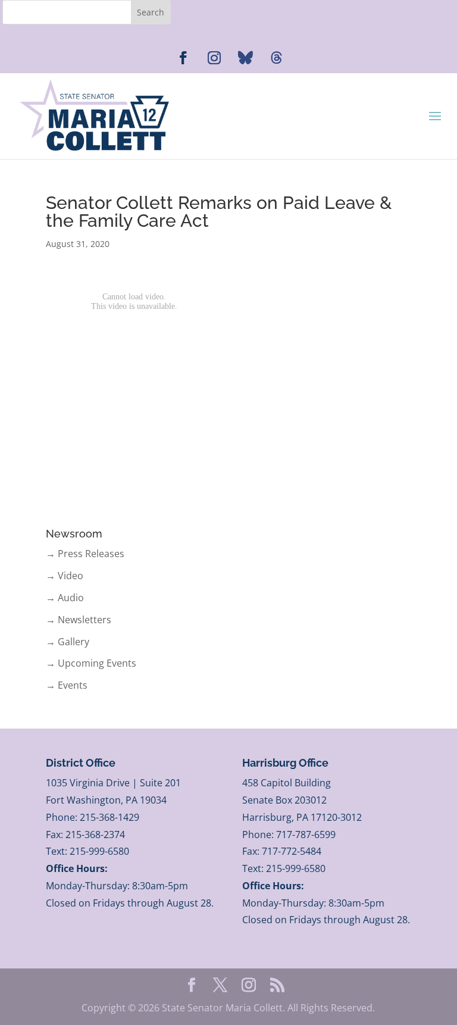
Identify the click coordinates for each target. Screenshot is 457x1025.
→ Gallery (67, 641)
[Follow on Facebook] (183, 58)
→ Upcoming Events (91, 663)
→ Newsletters (78, 619)
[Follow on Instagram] (214, 58)
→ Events (66, 685)
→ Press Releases (85, 553)
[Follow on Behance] (245, 58)
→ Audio (65, 597)
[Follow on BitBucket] (276, 58)
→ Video (64, 575)
